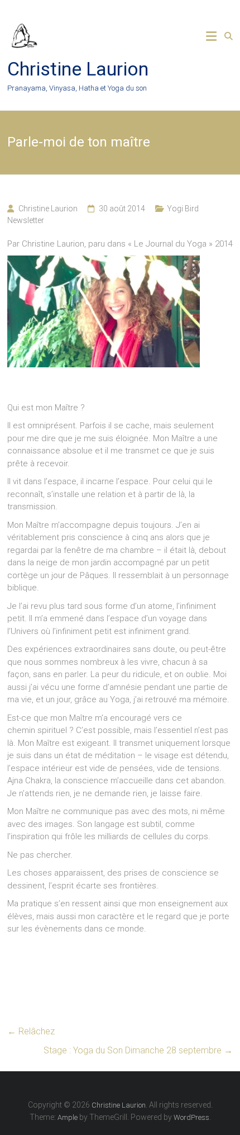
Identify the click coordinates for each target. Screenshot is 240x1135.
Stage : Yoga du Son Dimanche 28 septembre (138, 1050)
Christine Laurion (77, 69)
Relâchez (31, 1031)
